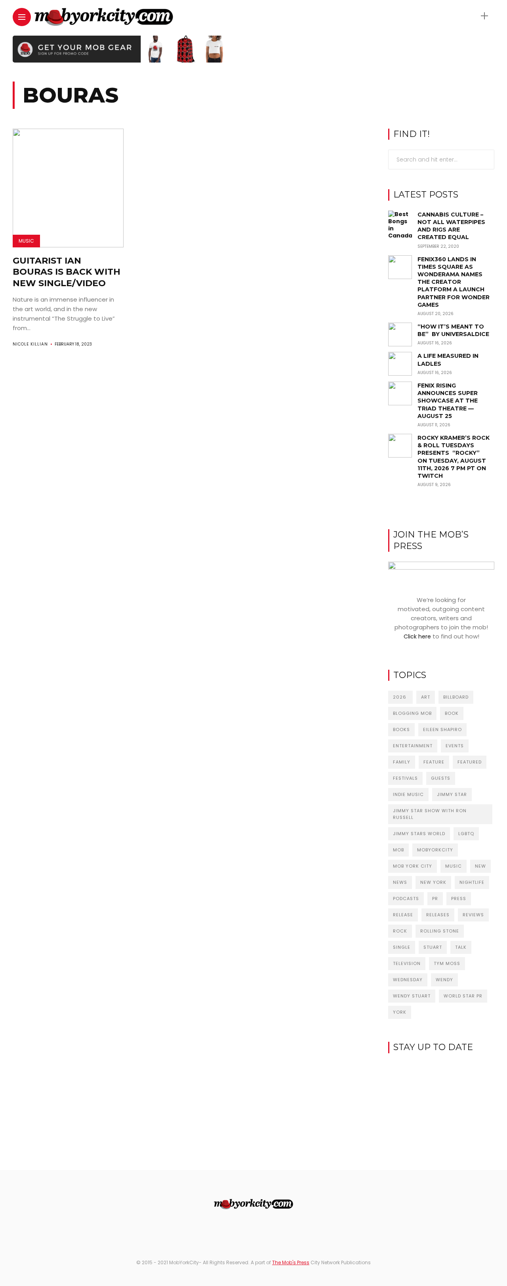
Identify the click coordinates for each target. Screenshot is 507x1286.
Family (401, 762)
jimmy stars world (419, 833)
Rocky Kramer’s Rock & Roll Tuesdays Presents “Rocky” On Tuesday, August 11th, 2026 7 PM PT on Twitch (453, 456)
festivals (405, 778)
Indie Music (408, 794)
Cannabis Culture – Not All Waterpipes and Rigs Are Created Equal (451, 226)
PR (435, 898)
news (400, 882)
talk (461, 947)
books (401, 729)
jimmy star (452, 794)
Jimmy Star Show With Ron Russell (430, 814)
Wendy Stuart (412, 996)
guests (440, 778)
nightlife (471, 882)
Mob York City (412, 866)
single (401, 947)
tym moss (447, 963)
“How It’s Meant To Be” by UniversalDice (453, 330)
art (425, 697)
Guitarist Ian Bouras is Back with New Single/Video (66, 272)
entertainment (413, 746)
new (480, 866)
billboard (456, 697)
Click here (417, 636)
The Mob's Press (290, 1262)
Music (26, 240)
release (403, 915)
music (453, 866)
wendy (444, 979)
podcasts (406, 898)
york (399, 1012)
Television (407, 963)
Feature (433, 762)
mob (398, 850)
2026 (400, 697)
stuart (432, 947)
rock (400, 931)
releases (438, 915)
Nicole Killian (30, 344)
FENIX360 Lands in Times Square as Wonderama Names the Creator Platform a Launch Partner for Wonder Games (453, 282)
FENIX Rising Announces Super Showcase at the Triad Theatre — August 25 (447, 401)
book (452, 713)
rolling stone (439, 931)
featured (469, 762)
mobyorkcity (435, 850)
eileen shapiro (442, 729)
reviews (473, 915)
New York (433, 882)
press (458, 898)
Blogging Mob (412, 713)
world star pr (463, 996)
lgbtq (466, 833)
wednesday (408, 979)
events (455, 746)
